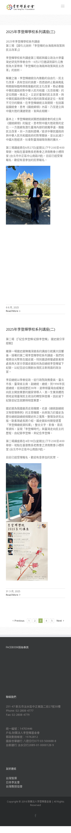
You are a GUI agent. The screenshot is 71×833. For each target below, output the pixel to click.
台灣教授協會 (14, 786)
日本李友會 (13, 782)
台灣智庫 (11, 778)
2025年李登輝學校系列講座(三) (30, 31)
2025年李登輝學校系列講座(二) (30, 329)
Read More (12, 311)
